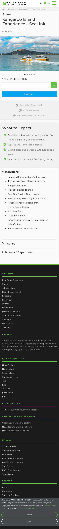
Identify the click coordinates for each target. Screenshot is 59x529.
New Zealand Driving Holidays (17, 427)
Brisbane (6, 296)
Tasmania (6, 327)
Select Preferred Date (15, 79)
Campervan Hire (10, 377)
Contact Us (7, 491)
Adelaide (6, 319)
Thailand (6, 389)
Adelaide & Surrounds (18, 9)
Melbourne (7, 308)
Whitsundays (8, 288)
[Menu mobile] (54, 3)
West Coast (7, 323)
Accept (29, 515)
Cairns (5, 284)
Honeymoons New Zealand (15, 431)
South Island (8, 373)
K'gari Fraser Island (11, 292)
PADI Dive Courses (11, 470)
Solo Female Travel (11, 450)
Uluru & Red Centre (11, 315)
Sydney (5, 304)
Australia (5, 9)
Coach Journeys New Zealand (17, 423)
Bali (4, 385)
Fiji (3, 397)
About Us (6, 487)
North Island (8, 369)
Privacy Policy (50, 505)
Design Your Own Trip (12, 462)
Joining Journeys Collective (25, 410)
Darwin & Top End (11, 312)
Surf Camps (7, 466)
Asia (4, 381)
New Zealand (8, 365)
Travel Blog (7, 474)
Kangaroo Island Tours (36, 9)
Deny (29, 521)
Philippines (7, 393)
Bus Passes (7, 454)
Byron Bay (7, 300)
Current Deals (9, 446)
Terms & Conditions (11, 495)
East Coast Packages (12, 280)
